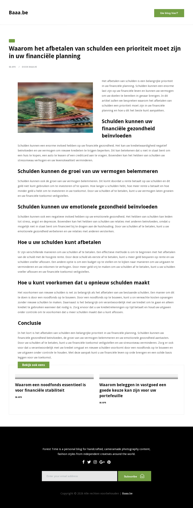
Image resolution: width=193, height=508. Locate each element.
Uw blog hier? (169, 13)
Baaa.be (127, 493)
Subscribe (131, 476)
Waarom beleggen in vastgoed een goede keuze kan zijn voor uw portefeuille (132, 390)
